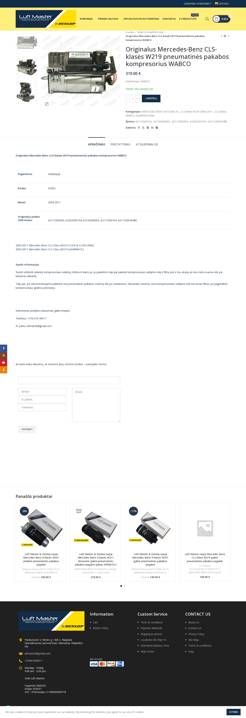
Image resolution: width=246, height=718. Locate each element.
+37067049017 (33, 660)
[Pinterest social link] (148, 127)
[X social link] (143, 127)
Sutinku (233, 711)
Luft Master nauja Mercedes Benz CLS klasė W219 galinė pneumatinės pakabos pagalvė (205, 557)
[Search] (207, 19)
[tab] (96, 142)
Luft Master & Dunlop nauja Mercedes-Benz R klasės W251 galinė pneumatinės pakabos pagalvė (150, 559)
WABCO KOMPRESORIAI (150, 32)
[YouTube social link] (3, 362)
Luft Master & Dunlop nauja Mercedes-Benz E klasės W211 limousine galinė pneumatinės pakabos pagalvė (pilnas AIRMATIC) (96, 559)
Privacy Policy (196, 634)
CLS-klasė (220, 111)
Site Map (193, 639)
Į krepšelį (151, 98)
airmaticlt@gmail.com (37, 653)
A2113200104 (143, 121)
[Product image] (95, 528)
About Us (193, 622)
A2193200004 (162, 121)
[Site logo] (46, 18)
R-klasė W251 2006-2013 (45, 569)
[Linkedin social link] (152, 127)
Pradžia (130, 32)
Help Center (147, 651)
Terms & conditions (199, 645)
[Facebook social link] (139, 127)
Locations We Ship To (153, 639)
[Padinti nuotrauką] (46, 104)
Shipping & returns (151, 634)
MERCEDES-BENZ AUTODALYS (160, 111)
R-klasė (26, 569)
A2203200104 (198, 121)
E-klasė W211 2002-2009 (95, 572)
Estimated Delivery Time (155, 645)
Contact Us (194, 628)
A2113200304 (180, 121)
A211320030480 (217, 121)
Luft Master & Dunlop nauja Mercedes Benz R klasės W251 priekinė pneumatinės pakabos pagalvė (41, 559)
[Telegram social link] (157, 127)
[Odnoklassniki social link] (3, 369)
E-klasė (112, 569)
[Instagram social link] (3, 355)
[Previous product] (221, 36)
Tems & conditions (152, 622)
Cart (95, 622)
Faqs (191, 651)
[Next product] (228, 36)
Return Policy (100, 628)
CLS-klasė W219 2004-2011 (197, 111)
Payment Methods (151, 628)
